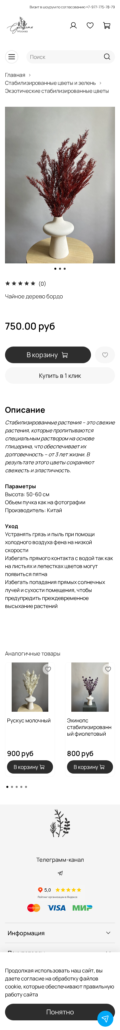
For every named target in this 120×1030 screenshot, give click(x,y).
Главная (15, 74)
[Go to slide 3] (65, 269)
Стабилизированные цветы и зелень (50, 82)
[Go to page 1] (7, 787)
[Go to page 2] (12, 787)
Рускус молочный (29, 720)
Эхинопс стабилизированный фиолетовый (89, 727)
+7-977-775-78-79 (100, 6)
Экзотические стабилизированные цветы (57, 90)
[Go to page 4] (21, 787)
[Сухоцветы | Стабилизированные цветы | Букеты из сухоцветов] (60, 823)
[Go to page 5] (26, 787)
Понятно (60, 1011)
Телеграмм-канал (60, 859)
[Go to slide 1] (55, 269)
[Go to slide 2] (60, 269)
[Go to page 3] (17, 787)
